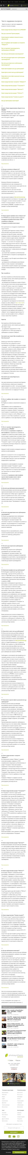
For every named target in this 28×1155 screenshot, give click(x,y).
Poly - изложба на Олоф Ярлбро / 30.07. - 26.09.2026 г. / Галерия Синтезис (15, 1012)
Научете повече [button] (15, 1149)
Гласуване (19, 1118)
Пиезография (20, 1100)
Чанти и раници (5, 1105)
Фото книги (20, 1094)
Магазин (5, 1)
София (11, 1060)
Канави (19, 1098)
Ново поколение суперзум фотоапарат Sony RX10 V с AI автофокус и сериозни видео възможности (16, 1032)
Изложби (4, 1112)
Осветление (5, 1100)
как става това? (20, 302)
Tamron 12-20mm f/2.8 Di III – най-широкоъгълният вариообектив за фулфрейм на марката (15, 1025)
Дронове (4, 1102)
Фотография (22, 1)
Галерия (16, 1)
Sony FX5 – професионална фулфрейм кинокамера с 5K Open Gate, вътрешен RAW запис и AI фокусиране (16, 1018)
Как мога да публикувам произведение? (12, 54)
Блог (12, 1)
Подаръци (19, 1102)
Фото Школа (5, 1114)
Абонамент (14, 1132)
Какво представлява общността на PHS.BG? (13, 29)
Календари (19, 1096)
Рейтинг (19, 1114)
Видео (3, 1096)
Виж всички (4, 1107)
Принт (9, 1)
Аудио (3, 1098)
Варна (18, 1060)
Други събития (5, 1118)
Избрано (19, 1112)
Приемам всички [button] (19, 1152)
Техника (4, 1116)
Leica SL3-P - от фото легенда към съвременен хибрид (15, 1044)
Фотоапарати (5, 1092)
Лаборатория (20, 1105)
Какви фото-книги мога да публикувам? (12, 72)
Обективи (4, 1094)
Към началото (5, 163)
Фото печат (20, 1092)
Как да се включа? (6, 33)
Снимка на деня (20, 1116)
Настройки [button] (8, 1152)
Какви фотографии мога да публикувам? (12, 68)
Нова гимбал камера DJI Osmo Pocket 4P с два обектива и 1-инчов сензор (16, 1038)
